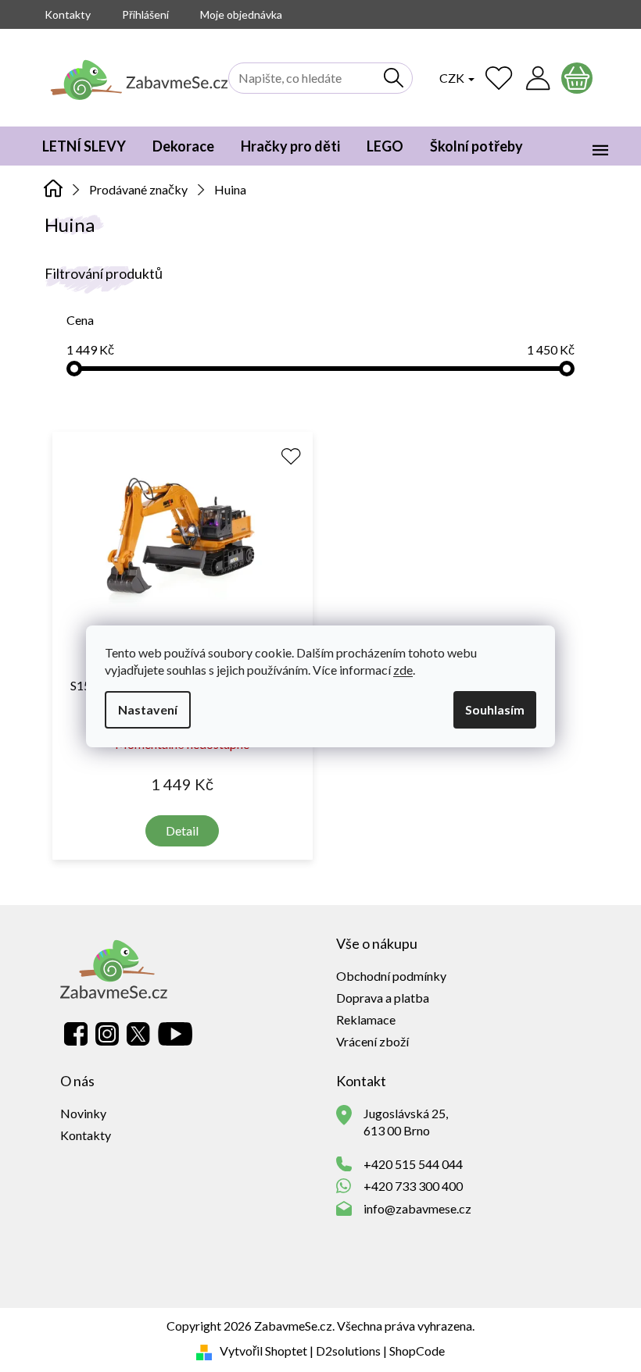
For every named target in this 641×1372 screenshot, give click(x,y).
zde (403, 669)
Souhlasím (495, 709)
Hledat (394, 78)
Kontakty (68, 14)
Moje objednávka (241, 14)
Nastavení (147, 709)
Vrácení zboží (372, 1041)
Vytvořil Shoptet (263, 1350)
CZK (453, 77)
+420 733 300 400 (413, 1185)
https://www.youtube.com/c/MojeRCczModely (175, 1034)
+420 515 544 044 (413, 1163)
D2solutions (348, 1350)
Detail (182, 830)
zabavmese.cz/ (107, 1034)
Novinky (83, 1113)
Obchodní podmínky (391, 975)
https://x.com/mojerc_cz (138, 1034)
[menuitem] (84, 146)
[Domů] (53, 188)
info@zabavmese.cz (417, 1208)
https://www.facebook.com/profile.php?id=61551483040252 (76, 1034)
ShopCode (417, 1350)
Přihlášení (145, 14)
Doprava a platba (382, 997)
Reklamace (366, 1019)
